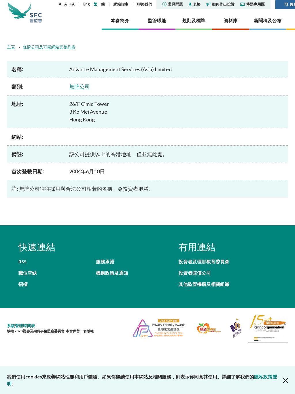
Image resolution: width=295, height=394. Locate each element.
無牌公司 (79, 86)
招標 (23, 284)
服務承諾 (105, 261)
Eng (86, 4)
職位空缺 (27, 272)
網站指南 (121, 4)
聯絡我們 (144, 4)
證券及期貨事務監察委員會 (36, 12)
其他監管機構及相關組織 (204, 284)
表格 (197, 4)
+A (72, 4)
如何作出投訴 (223, 4)
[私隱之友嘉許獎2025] (156, 327)
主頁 (11, 46)
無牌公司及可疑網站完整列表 (49, 46)
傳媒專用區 (255, 4)
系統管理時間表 (21, 325)
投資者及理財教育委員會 (204, 261)
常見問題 (175, 4)
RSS (22, 261)
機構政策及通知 (112, 272)
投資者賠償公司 (195, 272)
